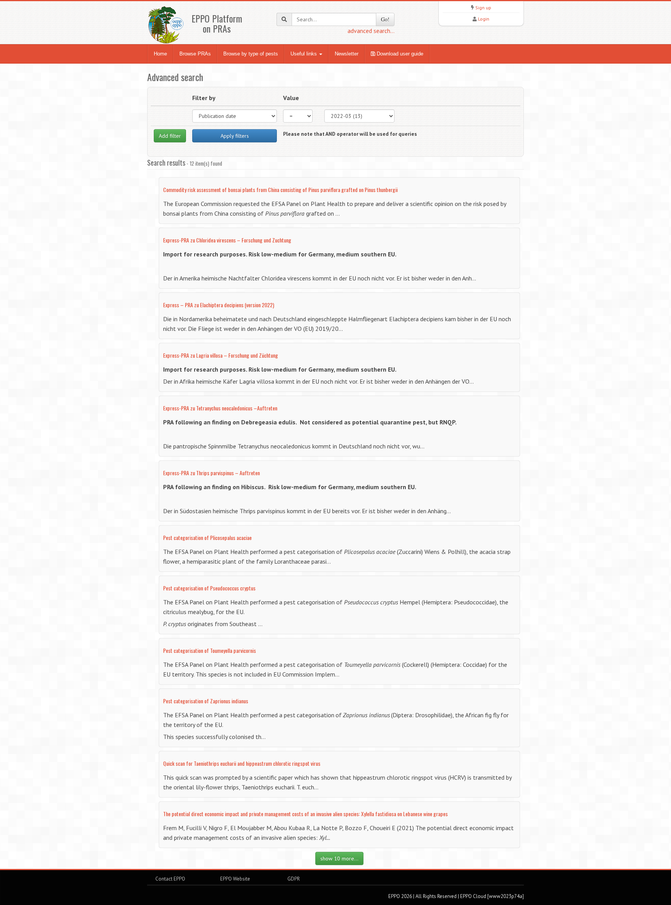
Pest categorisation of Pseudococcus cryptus (209, 588)
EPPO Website (235, 879)
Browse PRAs (195, 54)
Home (160, 54)
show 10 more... (339, 858)
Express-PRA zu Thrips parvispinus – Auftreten (211, 473)
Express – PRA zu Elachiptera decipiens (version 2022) (218, 305)
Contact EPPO (170, 879)
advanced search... (371, 31)
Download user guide (399, 54)
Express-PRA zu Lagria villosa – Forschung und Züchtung (220, 355)
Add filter (170, 135)
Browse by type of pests (250, 54)
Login (483, 19)
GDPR (293, 879)
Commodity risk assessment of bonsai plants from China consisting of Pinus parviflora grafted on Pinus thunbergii (280, 189)
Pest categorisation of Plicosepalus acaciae (207, 537)
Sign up (483, 7)
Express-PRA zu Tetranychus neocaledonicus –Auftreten (220, 408)
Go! (385, 19)
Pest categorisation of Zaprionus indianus (205, 701)
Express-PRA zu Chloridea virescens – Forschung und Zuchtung (227, 240)
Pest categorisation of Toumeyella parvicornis (209, 650)
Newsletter (346, 54)
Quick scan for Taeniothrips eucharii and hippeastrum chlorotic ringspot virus (241, 763)
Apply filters (235, 135)
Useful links (304, 54)
